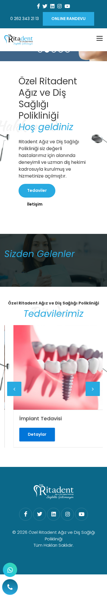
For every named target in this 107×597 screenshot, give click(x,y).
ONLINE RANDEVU (68, 18)
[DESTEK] (10, 570)
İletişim (35, 204)
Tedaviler (37, 190)
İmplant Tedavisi (34, 418)
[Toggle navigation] (99, 38)
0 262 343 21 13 (24, 18)
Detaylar (30, 434)
